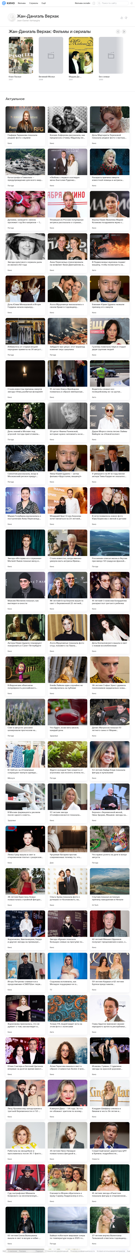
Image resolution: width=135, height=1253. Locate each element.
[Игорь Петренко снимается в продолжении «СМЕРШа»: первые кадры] (25, 972)
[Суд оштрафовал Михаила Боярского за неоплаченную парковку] (25, 1184)
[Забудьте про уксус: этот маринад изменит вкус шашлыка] (67, 338)
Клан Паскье (15, 77)
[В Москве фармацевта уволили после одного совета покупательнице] (25, 803)
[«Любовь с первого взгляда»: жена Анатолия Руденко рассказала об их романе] (67, 168)
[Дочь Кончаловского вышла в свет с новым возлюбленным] (109, 634)
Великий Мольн (47, 77)
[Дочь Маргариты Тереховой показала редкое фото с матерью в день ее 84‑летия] (109, 126)
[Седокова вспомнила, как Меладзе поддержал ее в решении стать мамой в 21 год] (67, 972)
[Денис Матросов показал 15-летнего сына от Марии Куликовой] (109, 719)
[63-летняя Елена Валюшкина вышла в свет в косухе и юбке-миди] (25, 1226)
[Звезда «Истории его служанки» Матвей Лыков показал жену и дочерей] (25, 549)
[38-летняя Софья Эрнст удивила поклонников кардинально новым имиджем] (109, 676)
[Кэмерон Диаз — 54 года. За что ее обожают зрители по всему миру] (67, 1099)
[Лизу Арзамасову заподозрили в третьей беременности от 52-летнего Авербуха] (25, 1099)
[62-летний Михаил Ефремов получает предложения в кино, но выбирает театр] (109, 930)
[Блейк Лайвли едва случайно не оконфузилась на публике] (67, 676)
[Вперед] (124, 31)
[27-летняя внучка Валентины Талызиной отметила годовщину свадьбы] (109, 1226)
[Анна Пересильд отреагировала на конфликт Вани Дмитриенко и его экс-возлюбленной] (67, 253)
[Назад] (118, 31)
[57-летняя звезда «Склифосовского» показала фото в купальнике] (67, 803)
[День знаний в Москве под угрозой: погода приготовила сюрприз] (25, 422)
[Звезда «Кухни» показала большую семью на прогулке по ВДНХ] (67, 930)
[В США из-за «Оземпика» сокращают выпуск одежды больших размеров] (25, 761)
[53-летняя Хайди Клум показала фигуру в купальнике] (109, 761)
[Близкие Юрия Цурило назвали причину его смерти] (109, 295)
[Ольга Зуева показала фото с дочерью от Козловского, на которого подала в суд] (67, 888)
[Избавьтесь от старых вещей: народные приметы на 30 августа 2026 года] (25, 338)
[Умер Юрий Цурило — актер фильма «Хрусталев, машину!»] (67, 465)
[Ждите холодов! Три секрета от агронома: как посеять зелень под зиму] (67, 761)
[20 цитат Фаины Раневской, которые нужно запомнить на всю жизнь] (67, 422)
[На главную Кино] (10, 3)
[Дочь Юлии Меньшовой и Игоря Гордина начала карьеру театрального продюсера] (25, 295)
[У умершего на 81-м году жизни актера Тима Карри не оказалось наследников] (109, 465)
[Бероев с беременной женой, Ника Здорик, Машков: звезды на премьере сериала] (109, 803)
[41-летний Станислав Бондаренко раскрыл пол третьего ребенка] (109, 592)
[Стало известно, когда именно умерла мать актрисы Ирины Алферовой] (67, 549)
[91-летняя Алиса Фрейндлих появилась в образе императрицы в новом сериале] (67, 380)
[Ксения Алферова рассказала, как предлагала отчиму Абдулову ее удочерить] (67, 126)
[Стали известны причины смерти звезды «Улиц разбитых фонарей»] (25, 380)
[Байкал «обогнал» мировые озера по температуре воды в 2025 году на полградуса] (67, 1226)
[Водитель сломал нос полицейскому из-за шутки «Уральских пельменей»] (109, 380)
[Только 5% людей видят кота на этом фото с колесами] (67, 1015)
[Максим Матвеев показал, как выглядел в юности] (25, 592)
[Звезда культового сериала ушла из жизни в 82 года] (25, 253)
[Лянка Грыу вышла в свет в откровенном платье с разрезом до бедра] (25, 845)
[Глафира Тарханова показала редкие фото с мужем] (25, 126)
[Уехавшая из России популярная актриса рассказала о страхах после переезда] (67, 211)
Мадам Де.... (75, 77)
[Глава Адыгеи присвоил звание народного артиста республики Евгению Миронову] (109, 1015)
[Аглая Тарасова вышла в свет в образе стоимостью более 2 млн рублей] (67, 1057)
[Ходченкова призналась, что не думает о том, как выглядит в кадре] (25, 1015)
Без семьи (104, 77)
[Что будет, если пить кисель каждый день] (67, 719)
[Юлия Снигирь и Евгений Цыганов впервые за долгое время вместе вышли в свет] (25, 1057)
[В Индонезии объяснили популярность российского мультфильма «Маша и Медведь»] (25, 676)
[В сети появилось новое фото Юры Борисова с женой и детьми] (109, 507)
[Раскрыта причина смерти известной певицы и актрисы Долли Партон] (109, 168)
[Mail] (4, 3)
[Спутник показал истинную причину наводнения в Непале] (109, 888)
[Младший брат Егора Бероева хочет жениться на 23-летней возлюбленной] (67, 507)
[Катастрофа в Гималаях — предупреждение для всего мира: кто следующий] (25, 168)
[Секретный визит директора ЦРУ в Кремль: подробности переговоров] (109, 1142)
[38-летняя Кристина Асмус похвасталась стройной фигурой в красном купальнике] (25, 888)
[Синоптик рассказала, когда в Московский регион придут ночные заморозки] (25, 465)
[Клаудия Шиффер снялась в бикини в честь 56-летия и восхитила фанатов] (109, 1099)
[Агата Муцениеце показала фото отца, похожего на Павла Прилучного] (67, 634)
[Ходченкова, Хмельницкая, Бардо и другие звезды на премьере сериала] (25, 930)
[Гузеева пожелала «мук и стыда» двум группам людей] (109, 338)
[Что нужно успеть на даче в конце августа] (109, 845)
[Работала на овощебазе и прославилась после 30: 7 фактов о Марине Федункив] (25, 1142)
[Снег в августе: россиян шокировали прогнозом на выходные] (25, 719)
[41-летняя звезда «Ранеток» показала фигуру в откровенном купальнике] (109, 1184)
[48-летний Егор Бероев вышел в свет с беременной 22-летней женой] (67, 592)
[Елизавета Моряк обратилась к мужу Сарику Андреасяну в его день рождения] (67, 1184)
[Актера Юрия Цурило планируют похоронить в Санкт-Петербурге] (25, 634)
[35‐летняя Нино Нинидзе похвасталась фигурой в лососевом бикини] (67, 1142)
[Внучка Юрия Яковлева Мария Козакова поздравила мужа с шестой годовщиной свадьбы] (109, 211)
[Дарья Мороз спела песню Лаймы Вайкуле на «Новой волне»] (109, 422)
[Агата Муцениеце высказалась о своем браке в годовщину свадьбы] (67, 295)
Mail (4, 1251)
